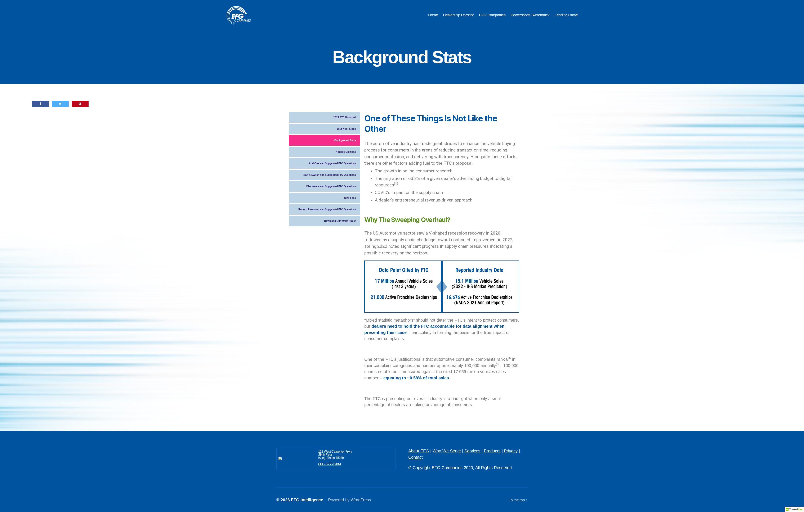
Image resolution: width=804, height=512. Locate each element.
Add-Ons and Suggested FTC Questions (332, 163)
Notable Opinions (346, 151)
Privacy (511, 451)
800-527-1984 (329, 464)
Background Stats (345, 140)
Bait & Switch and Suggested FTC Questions (329, 174)
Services (472, 451)
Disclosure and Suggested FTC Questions (331, 186)
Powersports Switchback (530, 15)
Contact (415, 457)
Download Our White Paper (340, 220)
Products (492, 451)
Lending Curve (566, 15)
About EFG (418, 451)
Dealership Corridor (458, 15)
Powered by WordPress (349, 500)
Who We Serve (447, 451)
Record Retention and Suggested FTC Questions (327, 209)
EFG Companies (492, 15)
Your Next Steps (346, 128)
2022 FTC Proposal (344, 117)
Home (433, 15)
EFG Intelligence (307, 500)
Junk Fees (350, 197)
